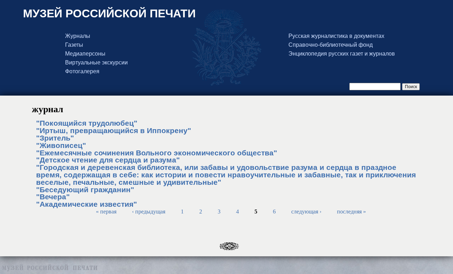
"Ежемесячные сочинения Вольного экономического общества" (156, 153)
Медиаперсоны (85, 54)
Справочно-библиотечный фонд (330, 45)
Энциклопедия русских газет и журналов (341, 54)
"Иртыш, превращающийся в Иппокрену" (113, 130)
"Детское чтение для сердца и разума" (108, 160)
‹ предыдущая (148, 212)
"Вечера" (53, 197)
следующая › (306, 212)
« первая (106, 212)
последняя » (351, 212)
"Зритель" (55, 138)
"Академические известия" (86, 204)
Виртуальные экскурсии (96, 62)
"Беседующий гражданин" (85, 189)
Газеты (74, 45)
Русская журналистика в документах (336, 36)
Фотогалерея (82, 71)
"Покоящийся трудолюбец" (86, 123)
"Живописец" (61, 145)
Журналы (77, 36)
